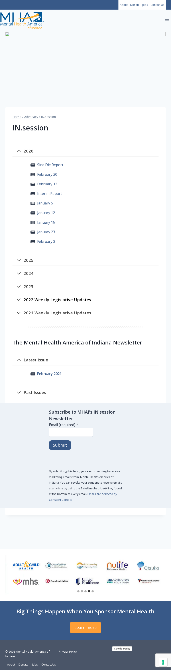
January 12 (46, 212)
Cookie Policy (122, 648)
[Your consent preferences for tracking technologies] (163, 662)
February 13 (47, 183)
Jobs (145, 5)
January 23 (46, 231)
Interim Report (49, 193)
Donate (135, 5)
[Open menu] (167, 20)
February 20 (47, 174)
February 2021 (49, 373)
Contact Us (157, 5)
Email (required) (63, 424)
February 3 (46, 241)
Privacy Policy (68, 651)
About (124, 5)
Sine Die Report (50, 164)
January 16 (46, 222)
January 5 (45, 203)
